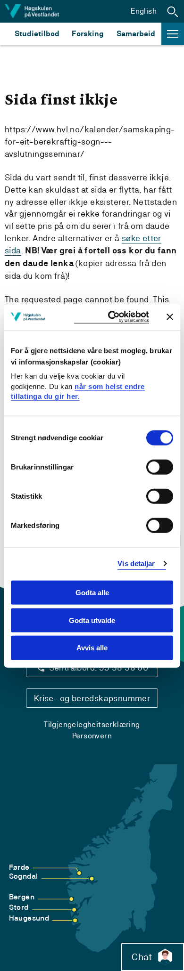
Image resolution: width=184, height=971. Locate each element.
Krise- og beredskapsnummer (92, 698)
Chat (142, 957)
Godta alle (92, 593)
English (144, 11)
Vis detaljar (136, 563)
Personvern (92, 735)
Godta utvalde (92, 620)
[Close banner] (170, 317)
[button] (172, 11)
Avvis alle (92, 648)
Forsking (88, 33)
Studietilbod (37, 33)
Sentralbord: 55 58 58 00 (99, 667)
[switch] (159, 467)
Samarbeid (136, 33)
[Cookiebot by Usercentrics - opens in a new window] (111, 317)
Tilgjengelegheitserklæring (92, 724)
